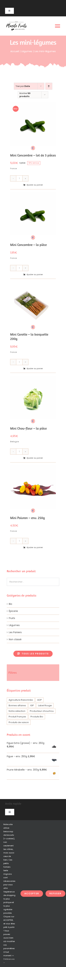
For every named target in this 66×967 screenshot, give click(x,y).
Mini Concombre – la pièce (28, 245)
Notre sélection (17, 711)
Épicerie (13, 611)
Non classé (15, 639)
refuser (55, 893)
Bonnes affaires (17, 705)
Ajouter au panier (35, 184)
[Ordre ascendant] (49, 86)
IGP (32, 705)
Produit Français (17, 716)
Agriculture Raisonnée (21, 699)
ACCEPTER (31, 893)
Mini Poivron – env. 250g (27, 518)
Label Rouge (45, 705)
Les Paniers (15, 632)
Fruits (12, 618)
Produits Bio (36, 716)
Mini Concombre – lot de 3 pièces (33, 155)
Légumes (14, 625)
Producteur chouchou (42, 711)
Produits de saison (19, 722)
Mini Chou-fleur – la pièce (28, 428)
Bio (10, 604)
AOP (39, 699)
